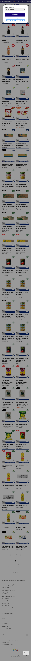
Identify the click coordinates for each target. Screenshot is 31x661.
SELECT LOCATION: (9, 7)
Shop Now (15, 14)
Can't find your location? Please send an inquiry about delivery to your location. (15, 19)
